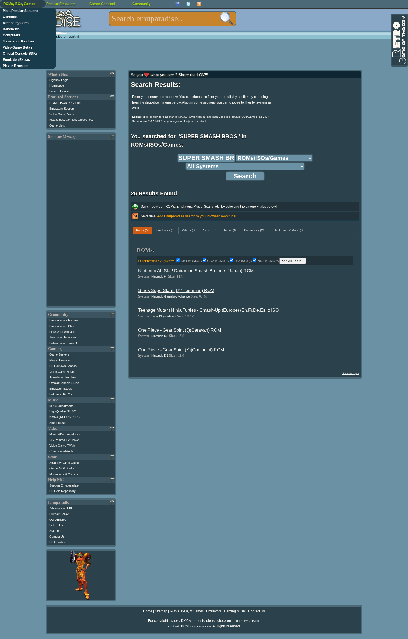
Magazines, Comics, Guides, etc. (71, 119)
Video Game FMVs (62, 445)
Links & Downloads (62, 331)
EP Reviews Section (63, 366)
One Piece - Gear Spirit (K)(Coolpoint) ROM (181, 350)
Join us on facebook (63, 337)
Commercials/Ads (61, 451)
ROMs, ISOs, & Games (65, 102)
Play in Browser (15, 66)
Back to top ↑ (350, 373)
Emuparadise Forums (64, 320)
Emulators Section (61, 108)
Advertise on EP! (60, 508)
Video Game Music (62, 114)
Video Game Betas (17, 47)
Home (147, 611)
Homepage (56, 85)
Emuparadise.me (199, 626)
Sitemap (161, 611)
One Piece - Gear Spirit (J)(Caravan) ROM (179, 330)
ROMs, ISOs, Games (19, 4)
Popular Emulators (61, 4)
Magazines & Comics (63, 474)
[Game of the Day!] (399, 40)
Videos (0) (189, 230)
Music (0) (230, 230)
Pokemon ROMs (60, 394)
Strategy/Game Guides (64, 462)
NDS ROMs (268, 261)
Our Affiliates (57, 519)
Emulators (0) (165, 230)
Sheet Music (57, 422)
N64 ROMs (191, 261)
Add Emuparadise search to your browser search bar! (197, 216)
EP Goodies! (57, 542)
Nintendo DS (159, 336)
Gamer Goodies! (102, 4)
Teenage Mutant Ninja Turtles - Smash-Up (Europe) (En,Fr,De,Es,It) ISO (208, 310)
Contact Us (57, 536)
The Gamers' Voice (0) (288, 230)
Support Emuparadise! (64, 485)
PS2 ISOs (243, 261)
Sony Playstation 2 (163, 316)
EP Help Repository (62, 491)
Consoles (10, 17)
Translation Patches (18, 41)
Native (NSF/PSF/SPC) (65, 417)
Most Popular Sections (20, 11)
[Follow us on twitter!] (188, 4)
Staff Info (55, 530)
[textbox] (172, 18)
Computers (12, 35)
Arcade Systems (16, 23)
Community (141, 4)
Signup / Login (58, 80)
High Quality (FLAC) (63, 411)
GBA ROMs (218, 261)
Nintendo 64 (159, 276)
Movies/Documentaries (64, 434)
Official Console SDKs (20, 54)
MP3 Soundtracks (61, 405)
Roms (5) (142, 230)
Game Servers (59, 354)
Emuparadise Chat (61, 326)
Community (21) (255, 230)
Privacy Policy (59, 513)
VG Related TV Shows (64, 440)
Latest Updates (59, 91)
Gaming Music (235, 611)
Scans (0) (209, 230)
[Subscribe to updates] (199, 4)
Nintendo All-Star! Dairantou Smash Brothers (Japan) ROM (196, 270)
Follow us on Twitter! (63, 343)
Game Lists (57, 125)
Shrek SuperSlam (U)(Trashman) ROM (176, 290)
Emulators (213, 611)
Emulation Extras (16, 60)
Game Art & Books (61, 468)
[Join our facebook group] (177, 4)
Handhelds (11, 29)
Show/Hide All (293, 261)
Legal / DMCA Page (246, 620)
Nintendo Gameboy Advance (170, 296)
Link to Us (56, 525)
